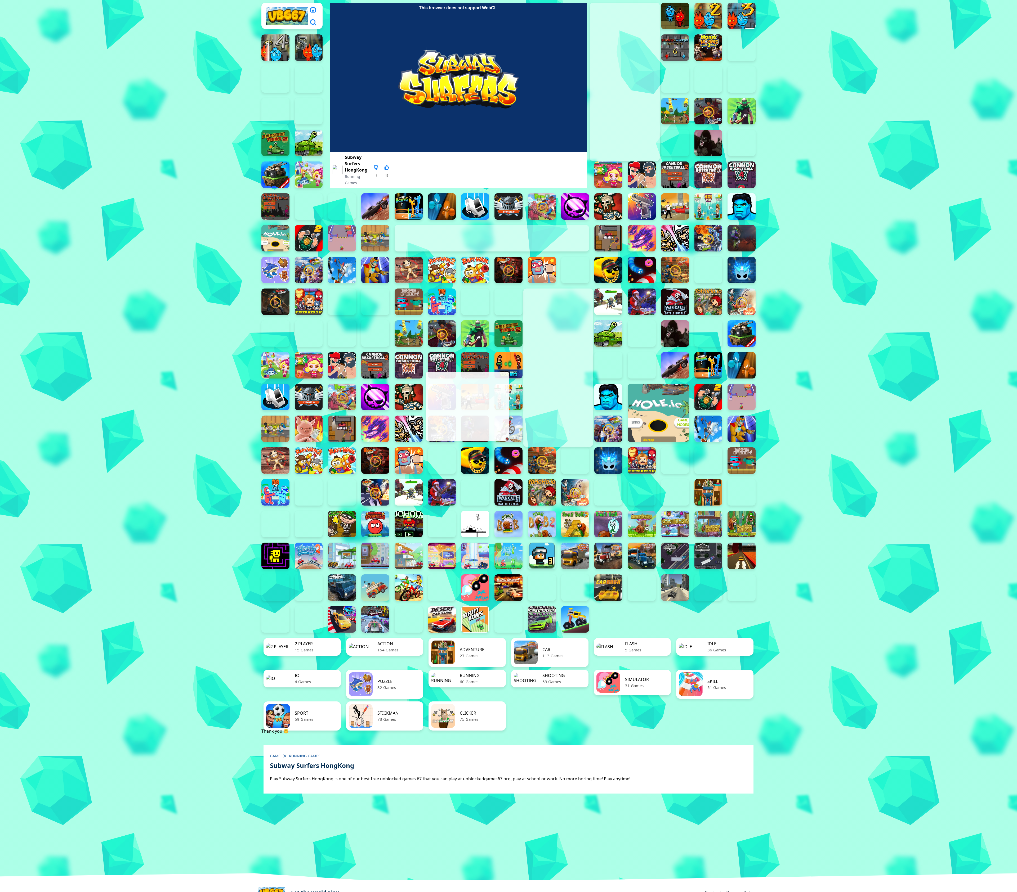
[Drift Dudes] (508, 619)
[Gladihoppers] (608, 206)
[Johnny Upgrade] (409, 524)
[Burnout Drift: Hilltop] (542, 587)
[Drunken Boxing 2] (409, 206)
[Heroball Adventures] (375, 524)
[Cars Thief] (708, 587)
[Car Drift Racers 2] (575, 587)
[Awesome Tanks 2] (275, 143)
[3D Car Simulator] (275, 587)
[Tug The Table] (442, 302)
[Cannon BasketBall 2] (675, 174)
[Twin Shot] (475, 302)
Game (275, 755)
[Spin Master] (742, 270)
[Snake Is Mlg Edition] (608, 270)
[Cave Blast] (342, 206)
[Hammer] (675, 206)
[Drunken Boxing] (442, 206)
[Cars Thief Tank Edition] (675, 587)
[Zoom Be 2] (675, 79)
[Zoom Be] (742, 79)
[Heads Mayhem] (708, 206)
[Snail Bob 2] (542, 524)
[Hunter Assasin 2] (309, 238)
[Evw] (508, 206)
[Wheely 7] (475, 556)
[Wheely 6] (442, 556)
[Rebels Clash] (342, 333)
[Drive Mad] (575, 619)
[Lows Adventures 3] (542, 556)
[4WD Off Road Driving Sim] (342, 587)
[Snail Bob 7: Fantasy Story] (708, 524)
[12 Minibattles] (309, 111)
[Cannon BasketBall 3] (708, 174)
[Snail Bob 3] (575, 524)
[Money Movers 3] (708, 47)
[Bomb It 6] (309, 174)
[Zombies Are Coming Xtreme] (309, 333)
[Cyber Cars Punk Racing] (375, 619)
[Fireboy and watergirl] (675, 16)
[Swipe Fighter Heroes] (342, 302)
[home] (313, 9)
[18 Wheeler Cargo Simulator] (608, 556)
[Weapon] (608, 302)
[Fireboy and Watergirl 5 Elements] (309, 47)
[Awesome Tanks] (309, 143)
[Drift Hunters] (542, 619)
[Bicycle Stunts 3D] (409, 587)
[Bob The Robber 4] (342, 524)
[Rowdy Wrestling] (575, 270)
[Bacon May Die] (675, 143)
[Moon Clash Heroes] (708, 238)
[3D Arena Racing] (742, 556)
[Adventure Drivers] (375, 587)
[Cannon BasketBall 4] (742, 174)
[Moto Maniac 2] (742, 238)
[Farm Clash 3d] (542, 206)
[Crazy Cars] (342, 619)
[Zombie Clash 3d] (742, 302)
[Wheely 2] (309, 556)
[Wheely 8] (508, 556)
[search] (313, 22)
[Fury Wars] (575, 206)
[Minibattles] (675, 238)
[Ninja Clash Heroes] (309, 270)
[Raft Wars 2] (442, 270)
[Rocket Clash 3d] (508, 270)
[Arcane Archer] (742, 111)
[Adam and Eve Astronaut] (708, 492)
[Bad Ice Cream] (309, 524)
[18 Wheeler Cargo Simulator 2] (575, 556)
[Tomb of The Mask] (275, 556)
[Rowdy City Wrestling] (542, 270)
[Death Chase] (375, 206)
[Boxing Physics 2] (642, 174)
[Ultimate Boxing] (508, 302)
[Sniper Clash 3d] (675, 270)
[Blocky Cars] (275, 174)
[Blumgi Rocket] (475, 587)
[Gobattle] (275, 111)
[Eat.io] (475, 206)
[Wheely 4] (375, 556)
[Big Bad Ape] (708, 143)
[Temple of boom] (409, 302)
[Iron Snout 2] (375, 238)
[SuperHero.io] (309, 302)
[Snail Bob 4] (608, 524)
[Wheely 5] (409, 556)
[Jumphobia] (442, 524)
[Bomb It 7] (608, 174)
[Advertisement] (467, 406)
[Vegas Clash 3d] (375, 492)
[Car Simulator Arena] (642, 587)
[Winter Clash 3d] (642, 302)
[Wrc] (675, 302)
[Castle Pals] (309, 206)
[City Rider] (309, 619)
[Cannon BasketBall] (275, 206)
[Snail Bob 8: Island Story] (742, 524)
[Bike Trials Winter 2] (442, 587)
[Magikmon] (642, 238)
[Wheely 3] (342, 556)
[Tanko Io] (375, 302)
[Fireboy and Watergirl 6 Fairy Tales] (675, 47)
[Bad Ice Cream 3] (275, 524)
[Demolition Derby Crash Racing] (409, 619)
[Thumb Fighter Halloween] (309, 79)
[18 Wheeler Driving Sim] (642, 556)
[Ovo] (475, 524)
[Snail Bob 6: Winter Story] (675, 524)
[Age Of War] (675, 111)
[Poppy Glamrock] (375, 270)
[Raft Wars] (475, 270)
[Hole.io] (275, 238)
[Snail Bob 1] (508, 524)
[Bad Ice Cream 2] (742, 492)
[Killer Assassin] (608, 238)
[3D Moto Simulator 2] (309, 587)
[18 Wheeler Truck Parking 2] (675, 556)
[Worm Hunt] (475, 492)
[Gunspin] (642, 206)
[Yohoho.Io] (708, 302)
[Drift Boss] (475, 619)
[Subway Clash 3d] (275, 302)
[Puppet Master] (409, 270)
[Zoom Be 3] (708, 79)
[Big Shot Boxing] (742, 143)
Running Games (304, 755)
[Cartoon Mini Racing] (742, 587)
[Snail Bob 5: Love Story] (642, 524)
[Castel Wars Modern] (508, 365)
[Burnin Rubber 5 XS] (508, 587)
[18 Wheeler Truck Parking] (708, 556)
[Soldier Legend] (708, 270)
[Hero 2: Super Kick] (742, 206)
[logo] (287, 16)
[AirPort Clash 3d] (708, 111)
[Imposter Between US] (342, 238)
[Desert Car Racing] (442, 619)
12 (386, 175)
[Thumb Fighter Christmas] (275, 79)
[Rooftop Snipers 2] (742, 47)
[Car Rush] (608, 587)
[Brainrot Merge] (275, 270)
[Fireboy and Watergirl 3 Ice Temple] (742, 16)
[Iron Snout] (309, 429)
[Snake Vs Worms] (642, 270)
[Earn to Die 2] (275, 333)
